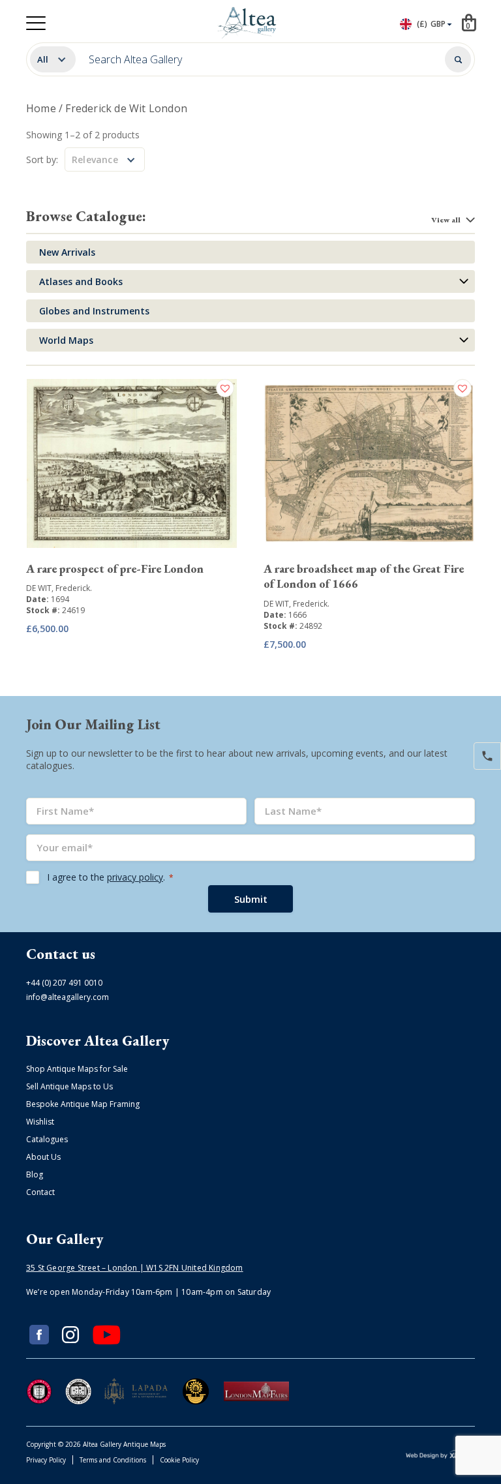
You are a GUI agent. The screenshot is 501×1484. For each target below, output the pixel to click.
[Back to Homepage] (248, 23)
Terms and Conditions (113, 1459)
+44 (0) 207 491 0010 (64, 982)
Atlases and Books (81, 281)
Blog (34, 1174)
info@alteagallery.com (67, 997)
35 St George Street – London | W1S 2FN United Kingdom (134, 1267)
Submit (250, 898)
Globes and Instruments (94, 311)
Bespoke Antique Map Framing (83, 1104)
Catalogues (47, 1139)
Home (41, 108)
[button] (226, 388)
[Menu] (36, 23)
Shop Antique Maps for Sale (77, 1068)
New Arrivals (67, 252)
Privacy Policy (46, 1459)
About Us (43, 1156)
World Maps (66, 340)
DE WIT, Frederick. (59, 588)
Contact (40, 1192)
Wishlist (40, 1121)
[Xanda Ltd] (440, 1456)
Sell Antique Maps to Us (69, 1086)
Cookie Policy (179, 1459)
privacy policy (135, 877)
